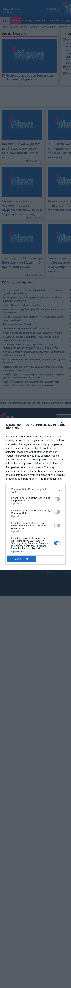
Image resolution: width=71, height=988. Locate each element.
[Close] (63, 425)
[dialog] (35, 494)
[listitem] (35, 490)
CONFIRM (21, 558)
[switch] (57, 499)
